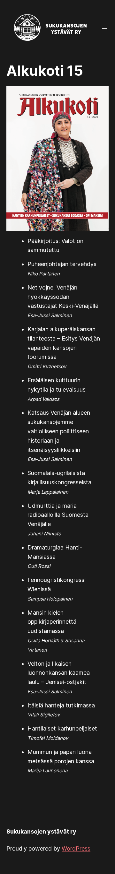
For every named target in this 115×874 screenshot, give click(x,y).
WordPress (76, 848)
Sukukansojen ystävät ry (41, 831)
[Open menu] (105, 27)
